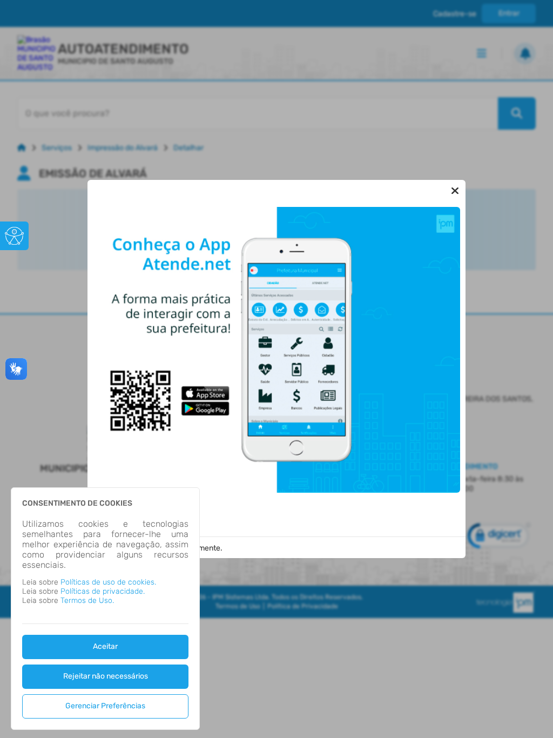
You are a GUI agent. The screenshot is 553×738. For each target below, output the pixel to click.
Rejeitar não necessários (105, 676)
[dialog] (105, 608)
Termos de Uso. (87, 600)
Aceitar (105, 646)
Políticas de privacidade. (102, 591)
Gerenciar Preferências (105, 705)
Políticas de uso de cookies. (108, 582)
